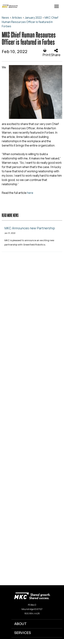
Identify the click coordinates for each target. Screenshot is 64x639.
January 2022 (33, 18)
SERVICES (22, 632)
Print (47, 54)
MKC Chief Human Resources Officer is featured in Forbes (30, 22)
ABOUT (20, 623)
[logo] (32, 595)
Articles (17, 18)
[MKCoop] (9, 6)
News (5, 18)
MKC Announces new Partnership (29, 228)
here (30, 193)
